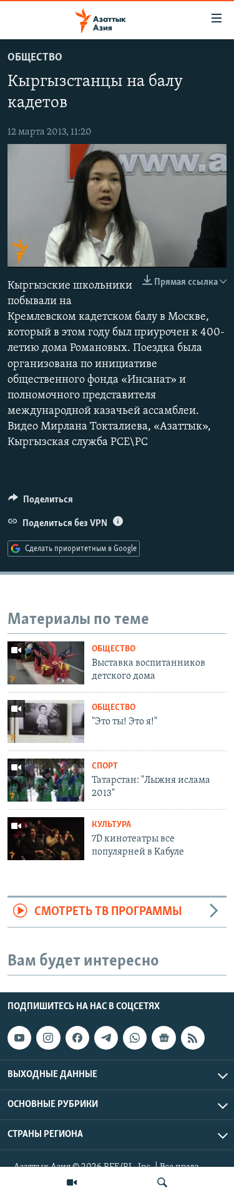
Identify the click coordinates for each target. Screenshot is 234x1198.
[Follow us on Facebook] (77, 1038)
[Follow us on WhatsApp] (135, 1038)
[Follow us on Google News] (163, 1038)
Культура (111, 825)
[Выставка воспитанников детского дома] (45, 662)
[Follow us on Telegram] (106, 1038)
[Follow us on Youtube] (19, 1038)
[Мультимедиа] (71, 1182)
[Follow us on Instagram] (48, 1038)
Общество (34, 58)
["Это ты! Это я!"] (45, 721)
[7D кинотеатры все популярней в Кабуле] (45, 838)
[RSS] (193, 1038)
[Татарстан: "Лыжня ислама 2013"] (45, 780)
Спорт (105, 766)
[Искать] (162, 1182)
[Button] (40, 502)
